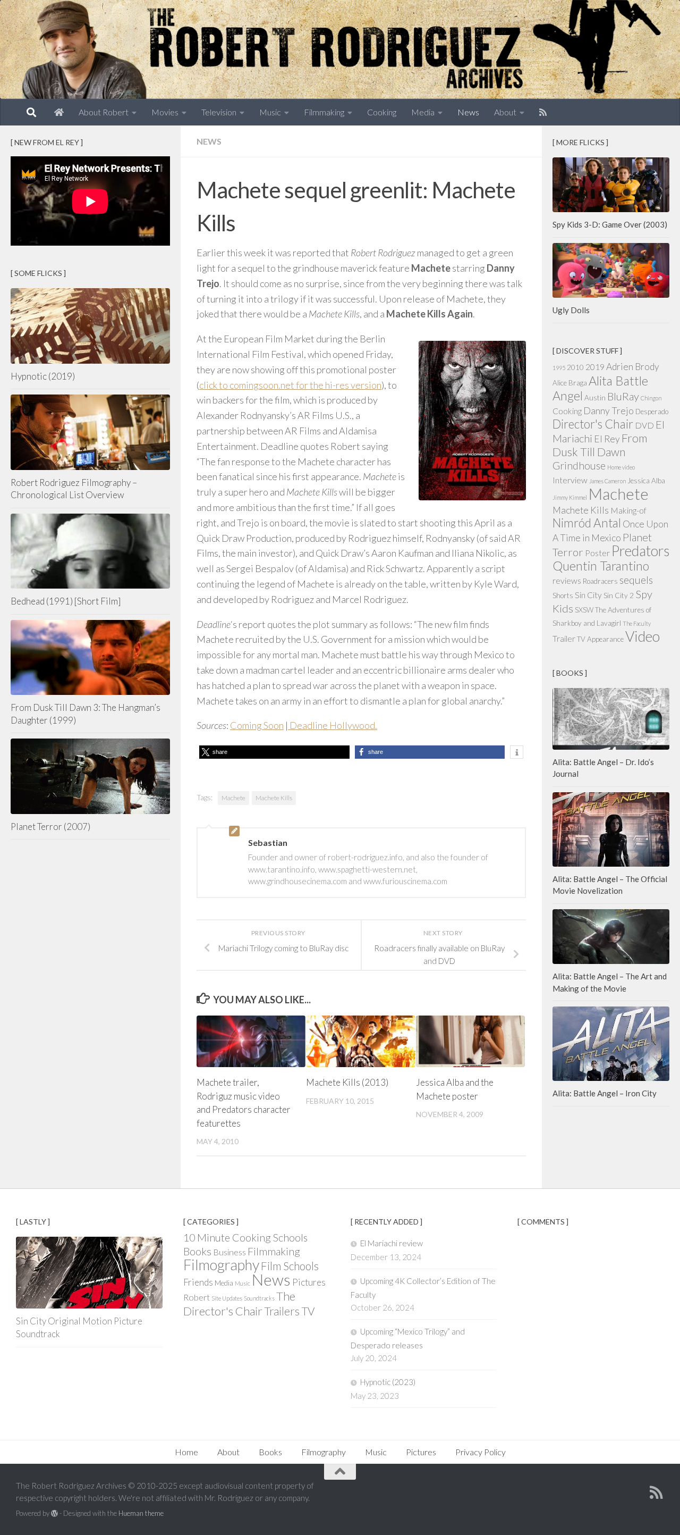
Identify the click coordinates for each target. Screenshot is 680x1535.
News (468, 112)
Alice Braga (569, 383)
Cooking (381, 112)
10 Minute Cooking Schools (245, 1237)
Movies (164, 112)
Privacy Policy (480, 1452)
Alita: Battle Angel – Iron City (604, 1093)
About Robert (104, 112)
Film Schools (290, 1265)
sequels (636, 580)
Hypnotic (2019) (43, 376)
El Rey (607, 438)
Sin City (588, 595)
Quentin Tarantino (600, 565)
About (505, 112)
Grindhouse (579, 465)
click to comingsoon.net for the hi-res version (290, 385)
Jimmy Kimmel (569, 497)
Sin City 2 (619, 595)
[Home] (59, 112)
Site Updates (226, 1298)
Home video (621, 467)
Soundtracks (259, 1298)
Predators (640, 550)
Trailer (563, 638)
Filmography (221, 1264)
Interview (570, 480)
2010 (575, 367)
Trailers (282, 1311)
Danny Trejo (608, 410)
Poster (597, 553)
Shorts (562, 595)
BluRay (623, 396)
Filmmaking (324, 112)
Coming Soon (257, 725)
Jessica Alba (646, 480)
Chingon (651, 398)
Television (218, 112)
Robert (196, 1297)
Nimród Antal (586, 523)
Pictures (309, 1282)
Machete (233, 798)
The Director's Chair (239, 1303)
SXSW (584, 610)
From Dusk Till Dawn (599, 445)
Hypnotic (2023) (387, 1382)
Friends (198, 1282)
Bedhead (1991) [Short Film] (66, 601)
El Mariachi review (391, 1243)
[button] (274, 752)
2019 (595, 367)
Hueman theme (141, 1513)
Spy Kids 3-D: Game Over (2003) (609, 224)
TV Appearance (600, 639)
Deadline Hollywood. (332, 725)
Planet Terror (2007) (50, 826)
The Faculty (637, 623)
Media (423, 112)
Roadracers (600, 581)
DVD (644, 425)
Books (197, 1251)
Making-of (628, 510)
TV (307, 1311)
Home (186, 1452)
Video (642, 636)
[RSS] (543, 112)
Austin (595, 397)
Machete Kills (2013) (347, 1082)
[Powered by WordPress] (54, 1513)
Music (270, 112)
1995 (558, 367)
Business (229, 1252)
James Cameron (607, 480)
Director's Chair (592, 424)
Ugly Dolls (571, 310)
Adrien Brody (632, 366)
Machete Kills (274, 798)
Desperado (651, 411)
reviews (566, 580)
